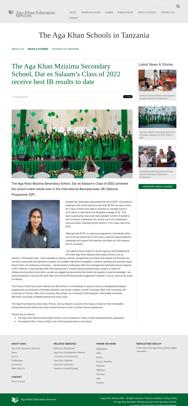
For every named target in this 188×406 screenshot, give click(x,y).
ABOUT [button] (73, 12)
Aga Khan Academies (64, 348)
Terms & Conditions (153, 398)
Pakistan (100, 365)
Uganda (100, 382)
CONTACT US (167, 12)
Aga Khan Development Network (69, 352)
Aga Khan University (63, 364)
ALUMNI (109, 12)
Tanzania (100, 374)
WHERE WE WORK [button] (91, 12)
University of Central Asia (66, 356)
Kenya (99, 357)
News (14, 352)
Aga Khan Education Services (35, 13)
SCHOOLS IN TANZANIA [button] (65, 49)
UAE (98, 378)
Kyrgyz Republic (104, 361)
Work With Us (18, 368)
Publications (17, 360)
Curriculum (16, 364)
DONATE (73, 17)
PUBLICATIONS (125, 12)
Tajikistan (100, 369)
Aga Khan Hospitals (63, 360)
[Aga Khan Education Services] (12, 11)
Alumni (14, 356)
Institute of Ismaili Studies (66, 368)
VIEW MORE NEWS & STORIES (157, 186)
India (98, 352)
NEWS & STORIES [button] (147, 12)
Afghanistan (102, 348)
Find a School (18, 381)
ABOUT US (18, 49)
